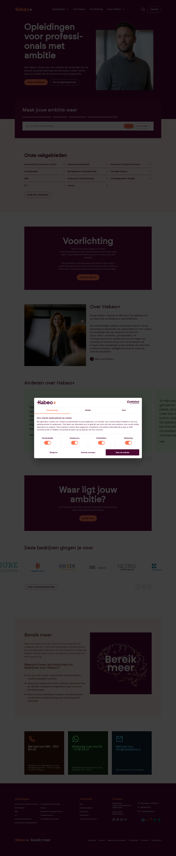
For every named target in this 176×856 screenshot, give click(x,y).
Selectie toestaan (88, 452)
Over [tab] (124, 410)
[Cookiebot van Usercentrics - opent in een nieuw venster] (128, 402)
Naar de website (122, 452)
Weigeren (54, 452)
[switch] (74, 443)
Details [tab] (88, 410)
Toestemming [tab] (52, 410)
